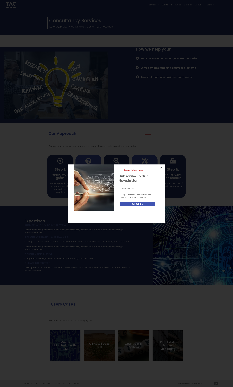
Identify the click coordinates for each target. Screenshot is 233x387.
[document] (116, 193)
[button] (162, 168)
